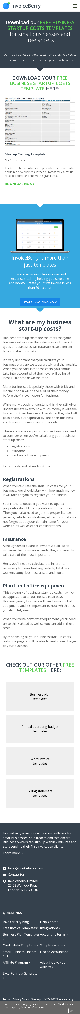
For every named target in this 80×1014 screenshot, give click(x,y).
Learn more (12, 853)
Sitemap (36, 999)
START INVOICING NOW (40, 302)
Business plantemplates (40, 696)
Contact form (17, 874)
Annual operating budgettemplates (40, 729)
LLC (29, 508)
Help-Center (49, 922)
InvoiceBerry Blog (16, 922)
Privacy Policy (21, 999)
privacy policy (12, 1007)
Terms (6, 999)
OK (71, 1010)
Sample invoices (52, 945)
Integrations (49, 928)
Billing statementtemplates (40, 793)
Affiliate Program (16, 962)
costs (53, 338)
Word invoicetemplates (40, 761)
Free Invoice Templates (20, 928)
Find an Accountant (54, 952)
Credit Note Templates (20, 945)
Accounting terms (53, 934)
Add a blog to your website (53, 964)
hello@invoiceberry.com (25, 868)
